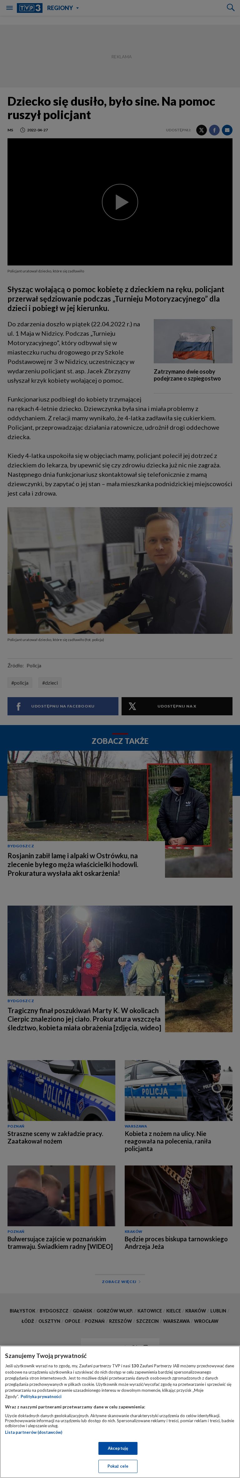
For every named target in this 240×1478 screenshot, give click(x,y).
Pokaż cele (118, 1466)
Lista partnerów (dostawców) (33, 1432)
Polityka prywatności (41, 1396)
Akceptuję (118, 1448)
